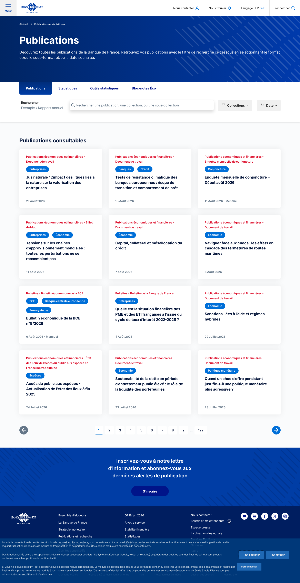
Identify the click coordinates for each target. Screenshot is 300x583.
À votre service (135, 522)
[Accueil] (23, 518)
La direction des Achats (206, 533)
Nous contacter (201, 515)
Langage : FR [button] (250, 8)
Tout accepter (251, 554)
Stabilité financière (137, 529)
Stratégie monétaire (71, 529)
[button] (285, 8)
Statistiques (67, 88)
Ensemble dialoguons (72, 515)
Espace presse (200, 527)
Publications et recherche (75, 536)
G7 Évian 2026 (134, 515)
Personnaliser (249, 566)
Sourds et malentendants (207, 521)
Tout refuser (277, 554)
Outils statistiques (104, 88)
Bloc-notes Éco (144, 88)
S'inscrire (150, 491)
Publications (35, 88)
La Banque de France (72, 522)
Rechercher (30, 103)
